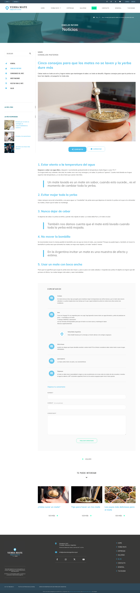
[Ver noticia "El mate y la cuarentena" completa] (10, 136)
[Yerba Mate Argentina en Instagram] (111, 1)
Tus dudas (131, 8)
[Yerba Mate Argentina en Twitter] (115, 2)
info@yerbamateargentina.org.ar (68, 552)
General (118, 8)
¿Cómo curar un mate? (49, 507)
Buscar (30, 53)
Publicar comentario (87, 440)
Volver (88, 459)
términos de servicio (87, 591)
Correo (50, 403)
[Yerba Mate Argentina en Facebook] (57, 559)
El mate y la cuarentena (23, 136)
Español (127, 1)
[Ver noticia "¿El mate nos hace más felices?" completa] (10, 148)
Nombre (50, 392)
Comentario (52, 413)
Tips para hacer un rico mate (85, 507)
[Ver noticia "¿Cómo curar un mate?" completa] (53, 494)
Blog (94, 8)
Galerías (83, 8)
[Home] (16, 8)
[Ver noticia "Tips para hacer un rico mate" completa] (86, 494)
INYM (7, 1)
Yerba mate (55, 8)
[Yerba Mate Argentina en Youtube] (120, 1)
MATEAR (16, 1)
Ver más (52, 516)
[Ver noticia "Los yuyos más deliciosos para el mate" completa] (120, 494)
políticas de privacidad (75, 591)
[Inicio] (94, 17)
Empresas (70, 8)
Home (43, 8)
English (133, 1)
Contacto (105, 8)
